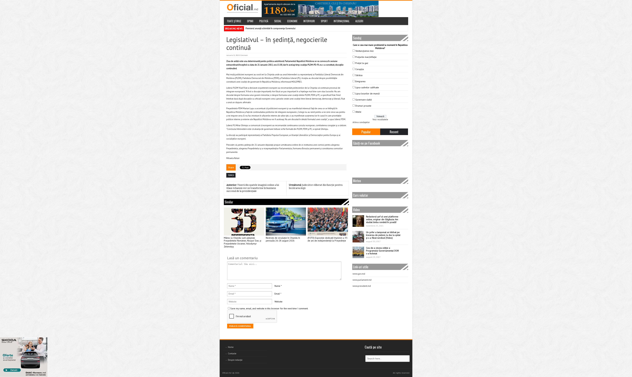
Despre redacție (235, 360)
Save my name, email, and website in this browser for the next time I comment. (269, 308)
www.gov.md (359, 273)
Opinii (250, 21)
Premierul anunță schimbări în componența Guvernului (270, 28)
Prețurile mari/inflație (366, 57)
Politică (263, 21)
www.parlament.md (362, 279)
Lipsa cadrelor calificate (367, 87)
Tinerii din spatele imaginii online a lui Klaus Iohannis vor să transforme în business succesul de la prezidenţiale (252, 188)
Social (277, 21)
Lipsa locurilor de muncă (367, 93)
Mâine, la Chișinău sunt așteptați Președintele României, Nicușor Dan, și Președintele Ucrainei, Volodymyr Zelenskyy (242, 242)
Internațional (341, 21)
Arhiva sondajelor (361, 122)
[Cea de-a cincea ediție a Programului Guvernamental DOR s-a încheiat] (358, 252)
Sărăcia (358, 75)
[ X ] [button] (44, 340)
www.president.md (362, 285)
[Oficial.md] (242, 8)
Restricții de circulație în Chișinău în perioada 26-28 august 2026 (283, 239)
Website (278, 301)
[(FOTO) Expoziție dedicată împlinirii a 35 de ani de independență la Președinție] (328, 222)
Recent (394, 131)
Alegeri (359, 21)
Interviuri (309, 21)
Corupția (359, 69)
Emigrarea (360, 81)
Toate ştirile (234, 21)
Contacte (232, 353)
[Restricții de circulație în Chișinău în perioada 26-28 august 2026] (286, 222)
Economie (292, 21)
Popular (366, 131)
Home (231, 347)
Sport (324, 21)
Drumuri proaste (363, 105)
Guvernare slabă (363, 99)
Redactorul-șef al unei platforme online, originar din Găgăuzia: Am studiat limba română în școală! (382, 219)
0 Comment (243, 55)
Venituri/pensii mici (364, 50)
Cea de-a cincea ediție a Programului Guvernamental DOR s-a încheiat (382, 250)
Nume (277, 285)
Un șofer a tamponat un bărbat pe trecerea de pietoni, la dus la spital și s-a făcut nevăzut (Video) (383, 235)
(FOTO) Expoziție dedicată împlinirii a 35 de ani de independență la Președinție (327, 239)
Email (277, 293)
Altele (358, 111)
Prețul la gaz (361, 63)
